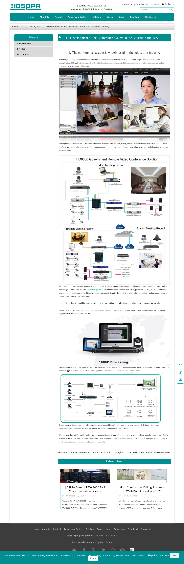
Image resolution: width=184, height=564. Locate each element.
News (121, 17)
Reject (174, 555)
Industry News (35, 26)
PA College (119, 529)
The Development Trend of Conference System (149, 452)
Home (31, 17)
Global (168, 4)
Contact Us (150, 17)
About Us (44, 17)
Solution (97, 17)
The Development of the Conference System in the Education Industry (76, 26)
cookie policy (151, 555)
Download (134, 17)
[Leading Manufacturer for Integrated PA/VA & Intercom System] (26, 6)
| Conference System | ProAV (97, 542)
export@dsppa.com (83, 535)
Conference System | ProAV (134, 4)
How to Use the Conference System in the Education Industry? (92, 452)
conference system (94, 290)
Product (58, 17)
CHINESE (155, 4)
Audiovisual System (77, 17)
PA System (77, 542)
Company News (24, 43)
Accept (93, 558)
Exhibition (21, 49)
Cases (110, 17)
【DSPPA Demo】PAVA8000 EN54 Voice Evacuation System (85, 489)
